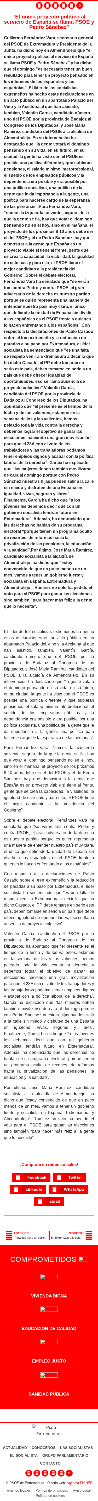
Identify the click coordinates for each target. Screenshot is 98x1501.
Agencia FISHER (80, 1483)
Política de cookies (50, 1496)
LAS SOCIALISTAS (76, 1448)
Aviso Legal (82, 1490)
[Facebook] (39, 5)
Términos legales (18, 1490)
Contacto (50, 1463)
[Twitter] (55, 5)
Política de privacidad (52, 1490)
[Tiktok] (79, 5)
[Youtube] (63, 5)
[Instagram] (47, 5)
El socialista (24, 1455)
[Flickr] (71, 5)
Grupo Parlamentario (65, 1455)
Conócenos (43, 1448)
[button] (95, 5)
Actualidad (15, 1448)
